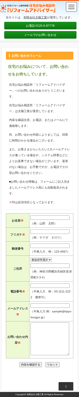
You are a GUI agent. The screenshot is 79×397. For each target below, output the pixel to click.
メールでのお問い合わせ (40, 35)
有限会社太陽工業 (35, 17)
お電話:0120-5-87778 (40, 25)
